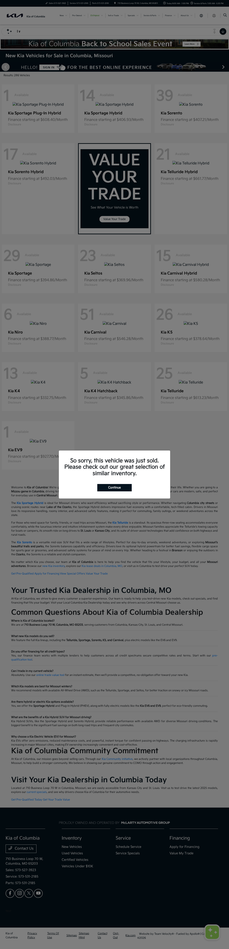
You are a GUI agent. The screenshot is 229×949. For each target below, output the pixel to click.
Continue (114, 487)
